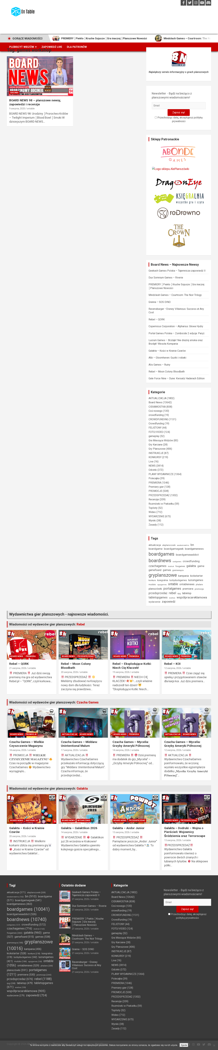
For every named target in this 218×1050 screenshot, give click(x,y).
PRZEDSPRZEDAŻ (159, 495)
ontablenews (186, 584)
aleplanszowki (169, 545)
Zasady (153, 524)
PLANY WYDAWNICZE (161, 474)
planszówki (155, 588)
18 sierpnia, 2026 (17, 750)
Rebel (81, 624)
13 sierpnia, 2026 (121, 832)
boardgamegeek (174, 548)
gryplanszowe (163, 575)
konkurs (152, 580)
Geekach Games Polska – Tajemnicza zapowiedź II (177, 270)
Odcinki (14, 93)
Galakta (82, 788)
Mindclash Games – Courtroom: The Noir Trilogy (168, 38)
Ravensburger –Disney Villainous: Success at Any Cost (86, 965)
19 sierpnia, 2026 (121, 672)
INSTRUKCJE (156, 453)
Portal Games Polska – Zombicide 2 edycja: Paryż (176, 333)
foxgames (180, 566)
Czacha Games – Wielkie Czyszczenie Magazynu (26, 744)
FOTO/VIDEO (156, 431)
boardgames (161, 554)
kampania (183, 575)
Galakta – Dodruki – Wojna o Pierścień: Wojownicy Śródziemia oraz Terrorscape (184, 832)
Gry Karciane (155, 444)
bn (192, 545)
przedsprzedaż (158, 593)
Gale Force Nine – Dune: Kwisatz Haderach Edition (177, 378)
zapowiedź (168, 601)
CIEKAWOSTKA (157, 406)
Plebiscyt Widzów (21, 46)
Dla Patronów (77, 46)
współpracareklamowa (192, 597)
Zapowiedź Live (51, 46)
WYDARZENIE (156, 516)
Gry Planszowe (157, 448)
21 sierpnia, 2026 (17, 668)
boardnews (160, 560)
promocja (199, 589)
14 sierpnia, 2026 (121, 750)
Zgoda (184, 1045)
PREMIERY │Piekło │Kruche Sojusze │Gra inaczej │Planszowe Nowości (79, 38)
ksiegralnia (162, 580)
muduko (152, 584)
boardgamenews (194, 548)
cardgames (177, 562)
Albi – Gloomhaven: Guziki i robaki (167, 357)
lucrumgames (195, 580)
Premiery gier (156, 486)
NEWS (152, 465)
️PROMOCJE (155, 490)
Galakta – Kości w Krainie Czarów (167, 350)
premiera (188, 588)
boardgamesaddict (187, 554)
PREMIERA (155, 482)
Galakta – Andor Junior (128, 828)
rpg (179, 593)
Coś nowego (155, 410)
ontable (31, 108)
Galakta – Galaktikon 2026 (79, 828)
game (200, 566)
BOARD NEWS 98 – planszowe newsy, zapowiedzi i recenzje (35, 102)
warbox (172, 598)
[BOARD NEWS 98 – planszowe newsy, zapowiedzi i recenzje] (40, 76)
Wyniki (152, 520)
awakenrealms (183, 545)
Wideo (152, 512)
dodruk (171, 566)
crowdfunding (156, 415)
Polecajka (154, 478)
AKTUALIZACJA (157, 398)
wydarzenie (154, 602)
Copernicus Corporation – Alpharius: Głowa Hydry (176, 326)
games (167, 570)
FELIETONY (155, 427)
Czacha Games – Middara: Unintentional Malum (79, 744)
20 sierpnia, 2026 (69, 672)
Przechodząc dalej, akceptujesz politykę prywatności (180, 119)
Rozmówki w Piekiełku (161, 503)
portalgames (172, 588)
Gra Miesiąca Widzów (161, 440)
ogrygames (162, 584)
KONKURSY (155, 457)
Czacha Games (88, 702)
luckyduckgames (178, 580)
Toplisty (153, 507)
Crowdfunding (156, 423)
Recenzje (154, 499)
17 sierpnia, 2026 (69, 750)
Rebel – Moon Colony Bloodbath (167, 371)
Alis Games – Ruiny (159, 364)
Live (151, 461)
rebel (172, 593)
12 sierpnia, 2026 (172, 668)
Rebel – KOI (172, 664)
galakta (191, 566)
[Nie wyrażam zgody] (214, 1045)
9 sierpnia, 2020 (17, 108)
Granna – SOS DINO (160, 302)
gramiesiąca (178, 570)
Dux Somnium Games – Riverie (166, 277)
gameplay (154, 436)
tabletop (186, 593)
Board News (155, 402)
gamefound (155, 570)
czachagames (157, 566)
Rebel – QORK (157, 319)
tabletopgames (158, 597)
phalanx (199, 584)
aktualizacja (155, 545)
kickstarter (196, 575)
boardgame (155, 548)
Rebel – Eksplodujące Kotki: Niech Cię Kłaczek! (132, 666)
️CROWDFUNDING (158, 419)
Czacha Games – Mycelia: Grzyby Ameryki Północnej (131, 744)
